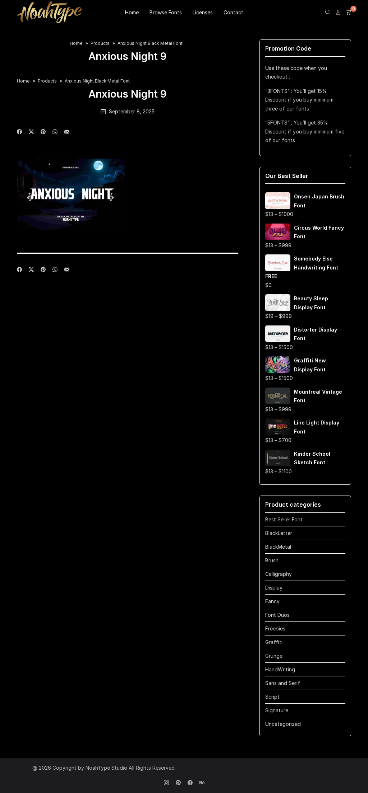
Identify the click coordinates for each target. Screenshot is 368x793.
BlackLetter (278, 533)
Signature (276, 710)
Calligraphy (278, 574)
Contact (233, 12)
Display (273, 588)
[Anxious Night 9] (67, 132)
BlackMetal (278, 547)
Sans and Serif (282, 683)
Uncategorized (283, 724)
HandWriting (280, 669)
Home (132, 12)
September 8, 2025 (132, 111)
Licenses (203, 12)
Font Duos (277, 615)
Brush (272, 560)
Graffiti (273, 642)
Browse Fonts (166, 12)
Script (272, 697)
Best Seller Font (284, 519)
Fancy (272, 601)
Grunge (273, 656)
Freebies (275, 628)
